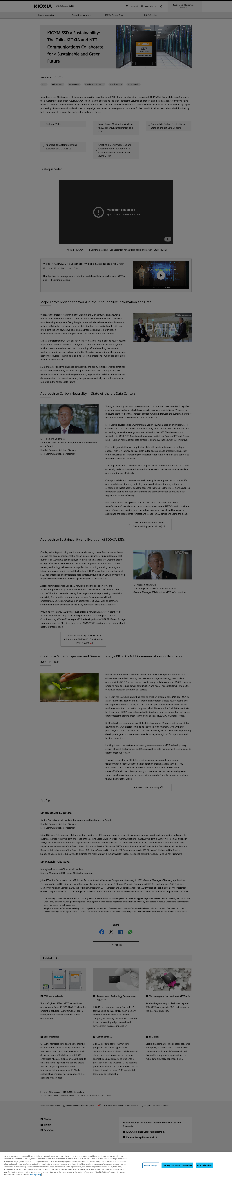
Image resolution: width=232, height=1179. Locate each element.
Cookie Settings (150, 1165)
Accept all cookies (204, 1165)
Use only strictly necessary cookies (177, 1165)
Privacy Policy (35, 1174)
